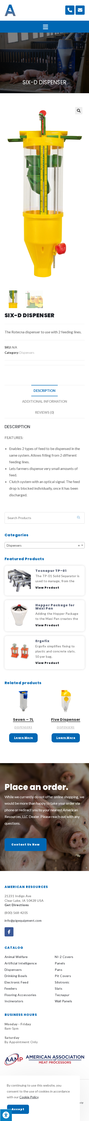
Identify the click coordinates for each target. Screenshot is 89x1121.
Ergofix (42, 641)
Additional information (44, 401)
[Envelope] (80, 10)
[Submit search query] (79, 518)
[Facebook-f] (9, 931)
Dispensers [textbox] (43, 545)
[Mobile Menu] (44, 27)
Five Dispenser (65, 719)
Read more (23, 737)
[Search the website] (45, 517)
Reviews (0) (44, 412)
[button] (26, 844)
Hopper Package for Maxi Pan (55, 607)
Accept (18, 1109)
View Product (47, 588)
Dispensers (26, 352)
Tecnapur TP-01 (51, 570)
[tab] (45, 390)
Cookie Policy (28, 1097)
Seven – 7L (23, 719)
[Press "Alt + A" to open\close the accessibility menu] (6, 1115)
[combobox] (45, 545)
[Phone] (69, 10)
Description (44, 391)
